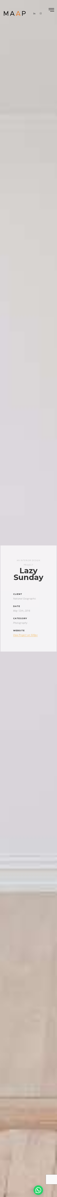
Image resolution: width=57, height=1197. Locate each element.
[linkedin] (34, 13)
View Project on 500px (25, 635)
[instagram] (40, 13)
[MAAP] (15, 13)
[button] (38, 1190)
